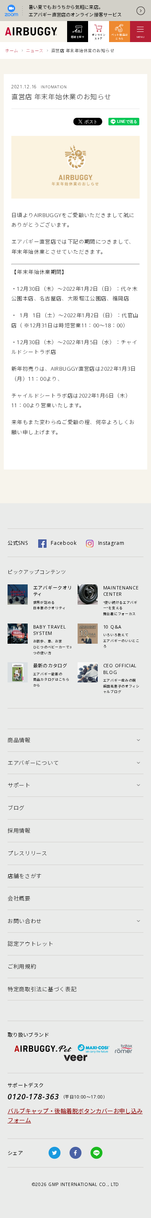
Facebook (64, 543)
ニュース (35, 50)
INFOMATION (54, 87)
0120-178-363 (33, 1096)
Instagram (111, 543)
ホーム (11, 50)
